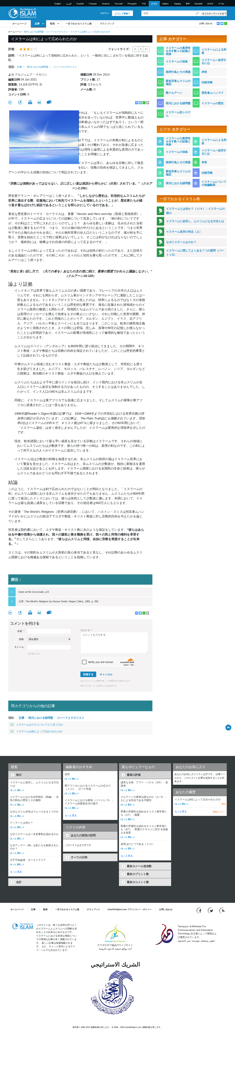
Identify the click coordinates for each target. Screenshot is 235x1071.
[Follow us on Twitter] (211, 910)
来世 (204, 71)
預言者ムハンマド (213, 92)
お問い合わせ (205, 23)
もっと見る (16, 871)
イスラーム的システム (178, 114)
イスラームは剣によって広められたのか (39, 731)
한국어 (210, 4)
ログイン (104, 13)
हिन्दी (187, 4)
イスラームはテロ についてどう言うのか (39, 724)
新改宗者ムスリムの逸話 (178, 82)
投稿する (88, 674)
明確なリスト (219, 812)
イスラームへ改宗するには (214, 61)
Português (132, 4)
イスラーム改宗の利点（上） (184, 231)
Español (80, 4)
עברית (221, 4)
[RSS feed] (222, 910)
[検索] (197, 13)
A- (135, 48)
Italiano (165, 4)
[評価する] (10, 102)
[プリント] (30, 102)
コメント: (86, 630)
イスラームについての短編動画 (214, 183)
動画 (52, 23)
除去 (224, 804)
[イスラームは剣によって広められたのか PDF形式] (39, 102)
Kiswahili (198, 4)
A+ (146, 48)
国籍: (21, 639)
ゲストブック (107, 23)
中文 (144, 4)
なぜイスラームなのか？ (181, 242)
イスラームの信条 (177, 61)
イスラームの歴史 (213, 103)
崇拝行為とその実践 (178, 71)
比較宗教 (207, 82)
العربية (68, 4)
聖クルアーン (174, 92)
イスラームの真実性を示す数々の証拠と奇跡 (178, 51)
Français (93, 4)
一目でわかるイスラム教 (79, 23)
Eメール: (19, 647)
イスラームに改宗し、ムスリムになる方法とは (195, 221)
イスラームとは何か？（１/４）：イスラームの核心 (195, 210)
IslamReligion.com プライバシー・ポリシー (130, 909)
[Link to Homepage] (22, 13)
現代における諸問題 (34, 31)
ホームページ (19, 23)
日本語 (154, 4)
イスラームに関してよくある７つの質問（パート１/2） (195, 252)
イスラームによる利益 (214, 51)
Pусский (118, 4)
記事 (37, 23)
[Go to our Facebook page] (199, 910)
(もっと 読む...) (17, 790)
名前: (20, 631)
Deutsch (106, 4)
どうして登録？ (122, 13)
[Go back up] (228, 727)
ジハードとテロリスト (57, 31)
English (58, 4)
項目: (11, 66)
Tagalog (177, 4)
